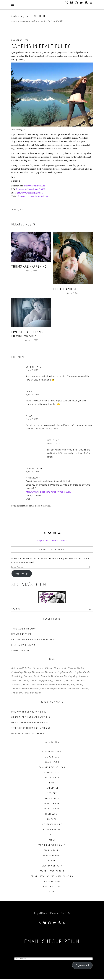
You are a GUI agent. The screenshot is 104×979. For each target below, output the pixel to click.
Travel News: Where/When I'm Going (52, 876)
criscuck (16, 717)
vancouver (29, 692)
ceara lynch (60, 668)
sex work (15, 688)
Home (14, 21)
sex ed (78, 684)
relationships (62, 684)
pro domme (49, 684)
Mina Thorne (52, 798)
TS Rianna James (52, 881)
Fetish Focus (52, 772)
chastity (72, 668)
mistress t (16, 684)
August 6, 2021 (72, 293)
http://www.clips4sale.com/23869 (30, 189)
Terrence (16, 728)
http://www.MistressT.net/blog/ (30, 192)
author (14, 668)
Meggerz (52, 793)
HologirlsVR (52, 777)
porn (39, 684)
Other (52, 840)
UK (20, 692)
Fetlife (63, 540)
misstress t (58, 680)
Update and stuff (67, 289)
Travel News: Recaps (52, 871)
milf (50, 680)
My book (52, 819)
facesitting (16, 676)
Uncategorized (27, 21)
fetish (36, 676)
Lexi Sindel (52, 788)
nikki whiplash (52, 829)
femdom (28, 676)
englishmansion (65, 672)
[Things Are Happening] (31, 247)
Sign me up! (21, 573)
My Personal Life (52, 824)
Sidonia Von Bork (52, 866)
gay (75, 676)
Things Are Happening (29, 266)
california (47, 668)
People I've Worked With (52, 845)
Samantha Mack (52, 855)
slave (43, 688)
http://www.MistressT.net (34, 185)
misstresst (71, 680)
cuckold (81, 668)
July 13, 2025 (31, 270)
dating (27, 672)
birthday (37, 668)
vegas (38, 692)
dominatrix (50, 672)
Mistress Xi (52, 814)
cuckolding (17, 672)
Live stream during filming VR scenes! (27, 334)
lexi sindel (22, 680)
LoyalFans (42, 540)
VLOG (52, 892)
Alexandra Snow (52, 751)
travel (14, 692)
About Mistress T (34, 733)
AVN (21, 668)
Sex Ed (52, 860)
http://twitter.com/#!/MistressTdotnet (33, 196)
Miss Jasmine (52, 803)
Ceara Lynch (52, 762)
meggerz (42, 680)
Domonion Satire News (52, 767)
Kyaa (52, 783)
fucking (68, 676)
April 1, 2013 (18, 209)
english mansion (82, 672)
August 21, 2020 (31, 340)
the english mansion (77, 688)
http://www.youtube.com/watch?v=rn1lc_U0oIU (48, 492)
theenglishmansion (56, 688)
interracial (84, 676)
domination (38, 672)
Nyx (52, 834)
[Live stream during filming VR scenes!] (31, 312)
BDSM (28, 668)
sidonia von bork (30, 688)
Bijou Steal (52, 757)
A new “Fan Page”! (21, 650)
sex (72, 684)
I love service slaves (23, 645)
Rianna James (52, 850)
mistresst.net (29, 684)
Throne (54, 540)
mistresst (81, 680)
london (33, 680)
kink (13, 680)
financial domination (52, 676)
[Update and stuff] (73, 258)
